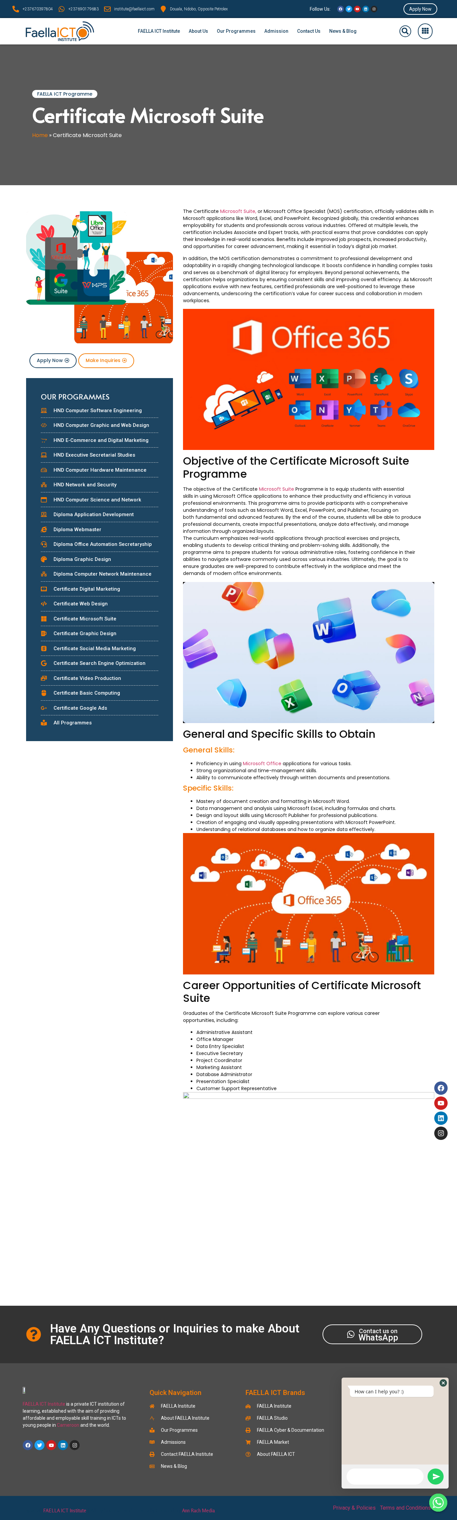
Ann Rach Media (198, 1510)
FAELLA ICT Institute (159, 31)
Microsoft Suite (276, 489)
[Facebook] (340, 9)
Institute (56, 1404)
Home (40, 135)
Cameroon (68, 1425)
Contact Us (309, 31)
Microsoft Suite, (238, 211)
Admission (276, 31)
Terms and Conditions (405, 1508)
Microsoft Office (263, 763)
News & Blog (343, 31)
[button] (405, 31)
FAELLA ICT (35, 1404)
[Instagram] (374, 9)
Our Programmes (236, 31)
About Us (198, 31)
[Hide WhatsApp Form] (438, 1503)
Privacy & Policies (354, 1508)
